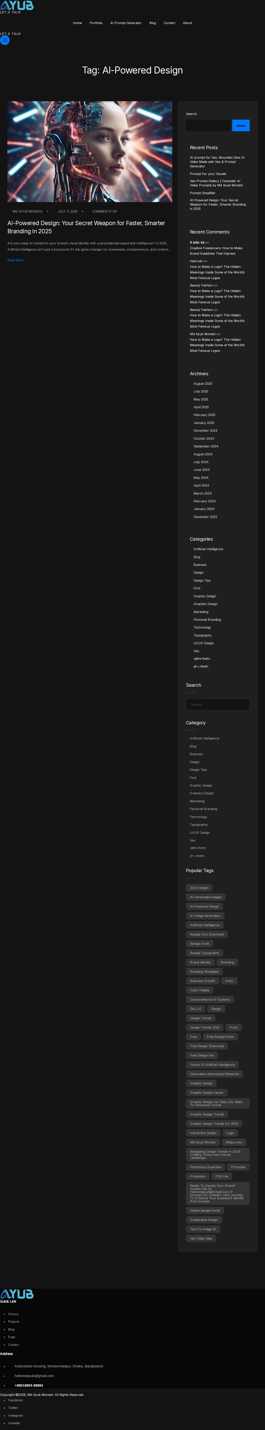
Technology (202, 627)
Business (200, 565)
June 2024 (202, 470)
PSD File (222, 1176)
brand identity (200, 962)
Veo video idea (201, 1238)
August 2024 (203, 454)
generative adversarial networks (214, 1074)
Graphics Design (206, 604)
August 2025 (203, 384)
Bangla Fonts (199, 944)
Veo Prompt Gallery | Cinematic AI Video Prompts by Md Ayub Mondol (216, 183)
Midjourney (234, 1142)
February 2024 (205, 501)
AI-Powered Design (204, 906)
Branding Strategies (204, 972)
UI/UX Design (204, 643)
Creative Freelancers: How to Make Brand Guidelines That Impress (216, 251)
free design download (207, 1046)
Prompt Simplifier (203, 193)
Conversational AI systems (210, 999)
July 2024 (201, 462)
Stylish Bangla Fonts (205, 1210)
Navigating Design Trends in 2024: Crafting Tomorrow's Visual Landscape (215, 1155)
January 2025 (204, 423)
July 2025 (201, 391)
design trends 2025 (204, 1027)
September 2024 (206, 446)
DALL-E (195, 1009)
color (229, 981)
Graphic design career (207, 1093)
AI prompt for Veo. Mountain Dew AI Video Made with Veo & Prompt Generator (217, 162)
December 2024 (205, 430)
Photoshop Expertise (205, 1167)
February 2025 (204, 415)
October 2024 (204, 438)
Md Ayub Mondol (27, 211)
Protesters (197, 1176)
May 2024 (201, 478)
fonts (233, 1027)
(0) (105, 211)
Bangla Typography (204, 953)
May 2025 (201, 399)
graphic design (201, 1083)
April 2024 (201, 485)
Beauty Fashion (201, 285)
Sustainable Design (204, 1220)
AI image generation (205, 916)
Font (197, 588)
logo (230, 1133)
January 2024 (204, 509)
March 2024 (203, 493)
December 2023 (205, 517)
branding (227, 962)
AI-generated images (206, 897)
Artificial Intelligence (208, 549)
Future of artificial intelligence (212, 1065)
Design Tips (202, 580)
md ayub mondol (203, 1142)
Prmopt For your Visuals (208, 174)
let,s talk (10, 12)
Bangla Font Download (207, 934)
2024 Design (199, 888)
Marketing (201, 612)
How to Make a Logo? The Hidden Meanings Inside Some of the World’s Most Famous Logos (217, 272)
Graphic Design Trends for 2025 (214, 1124)
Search (191, 114)
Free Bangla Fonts (220, 1037)
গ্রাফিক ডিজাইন (202, 659)
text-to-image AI (203, 1229)
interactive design (203, 1133)
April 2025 (201, 407)
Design (199, 572)
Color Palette (199, 990)
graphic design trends (207, 1114)
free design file (202, 1055)
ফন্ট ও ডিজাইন (201, 666)
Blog (197, 557)
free (193, 1037)
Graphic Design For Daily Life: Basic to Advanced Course (216, 1103)
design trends (200, 1018)
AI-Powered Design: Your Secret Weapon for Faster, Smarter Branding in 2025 (86, 227)
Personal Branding (207, 620)
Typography (203, 635)
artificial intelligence (205, 925)
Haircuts (196, 261)
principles (238, 1167)
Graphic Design (205, 596)
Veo (196, 651)
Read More (15, 260)
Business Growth (202, 981)
